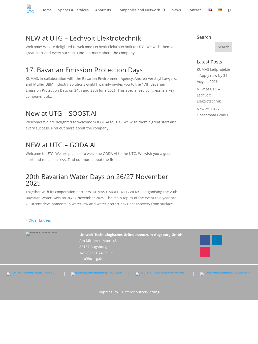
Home (46, 10)
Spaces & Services (73, 10)
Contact (194, 10)
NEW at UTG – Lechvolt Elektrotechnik (83, 38)
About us (103, 10)
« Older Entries (38, 220)
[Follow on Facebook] (205, 240)
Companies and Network (138, 10)
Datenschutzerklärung (140, 292)
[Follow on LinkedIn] (217, 240)
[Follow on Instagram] (205, 252)
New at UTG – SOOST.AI (61, 113)
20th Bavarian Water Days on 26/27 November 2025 (97, 180)
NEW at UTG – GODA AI (61, 144)
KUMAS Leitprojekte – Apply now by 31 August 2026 (213, 75)
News (176, 10)
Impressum (108, 292)
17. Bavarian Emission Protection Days (84, 69)
